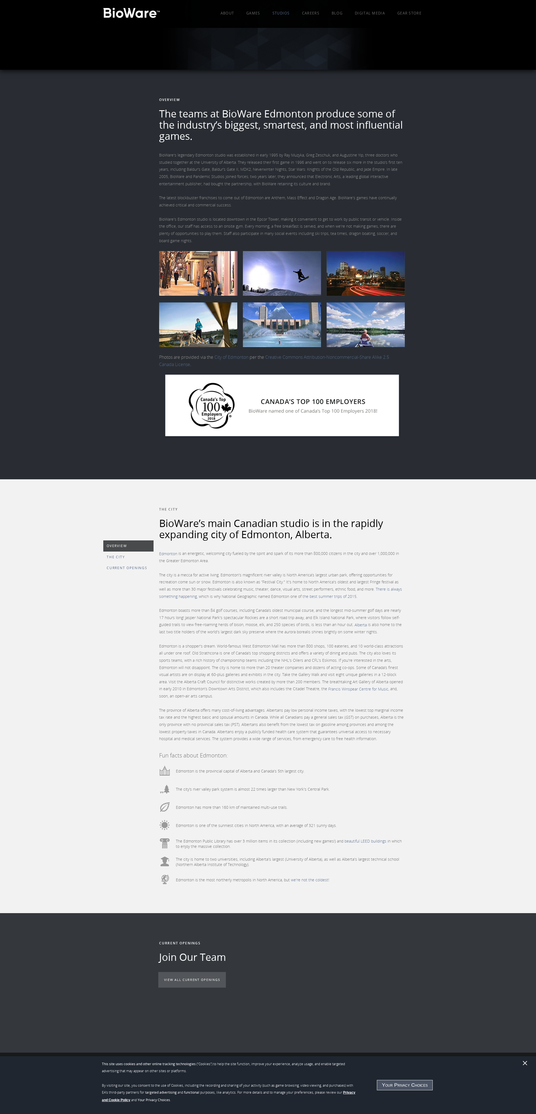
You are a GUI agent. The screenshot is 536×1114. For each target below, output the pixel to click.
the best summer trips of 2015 (329, 596)
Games (253, 13)
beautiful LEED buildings (365, 841)
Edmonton (168, 553)
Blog (337, 13)
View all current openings (192, 980)
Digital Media (370, 13)
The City (116, 557)
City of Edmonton (231, 357)
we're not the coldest (309, 879)
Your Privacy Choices (405, 1085)
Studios (281, 13)
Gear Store (409, 13)
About (227, 13)
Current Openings (127, 568)
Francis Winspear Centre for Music (358, 688)
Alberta (361, 624)
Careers (310, 13)
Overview (117, 545)
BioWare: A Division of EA (131, 14)
